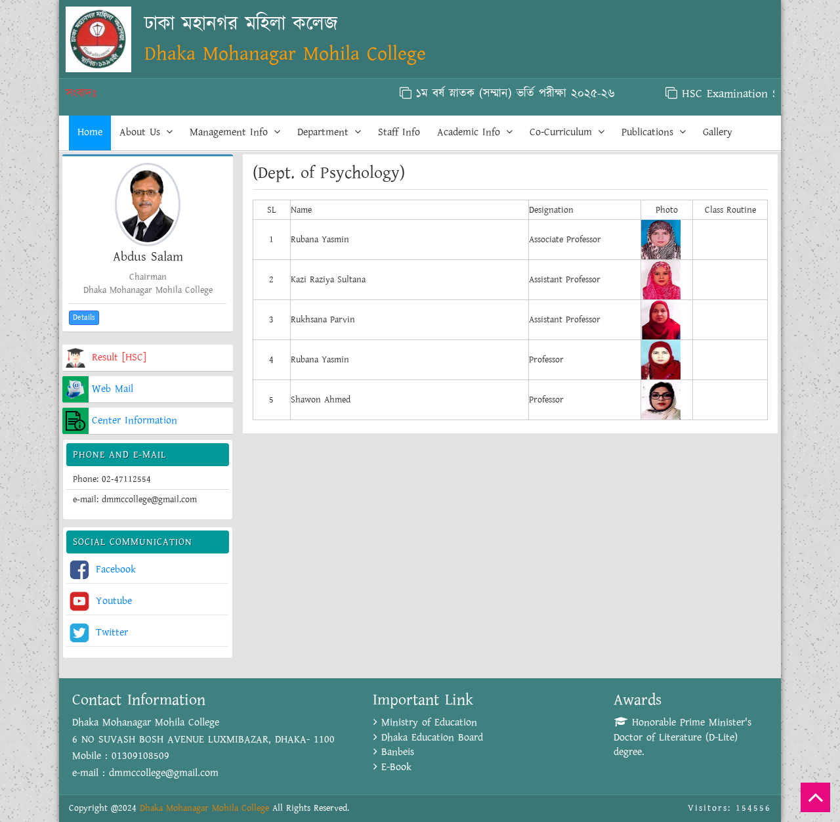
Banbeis (395, 752)
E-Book (394, 767)
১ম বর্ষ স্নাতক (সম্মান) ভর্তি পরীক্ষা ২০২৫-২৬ (500, 93)
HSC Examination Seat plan (735, 93)
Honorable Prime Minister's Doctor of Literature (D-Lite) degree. (682, 737)
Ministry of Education (427, 722)
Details (84, 317)
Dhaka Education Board (430, 737)
